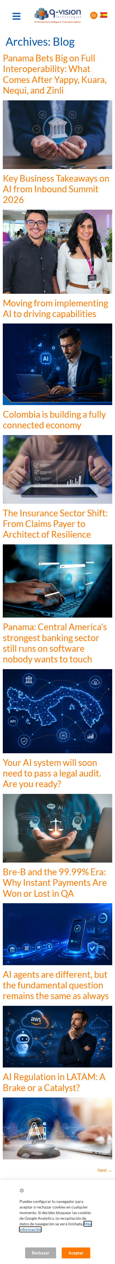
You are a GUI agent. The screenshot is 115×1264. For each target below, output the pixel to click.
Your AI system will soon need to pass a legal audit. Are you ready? (52, 773)
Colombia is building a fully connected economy (54, 419)
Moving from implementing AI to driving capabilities (55, 308)
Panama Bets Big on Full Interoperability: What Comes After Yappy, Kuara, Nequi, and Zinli (55, 74)
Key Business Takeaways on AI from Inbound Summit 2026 (56, 189)
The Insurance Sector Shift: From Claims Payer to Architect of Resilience (55, 523)
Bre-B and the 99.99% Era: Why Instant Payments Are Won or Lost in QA (55, 882)
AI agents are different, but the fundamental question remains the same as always (56, 985)
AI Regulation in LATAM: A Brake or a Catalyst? (54, 1082)
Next (104, 1170)
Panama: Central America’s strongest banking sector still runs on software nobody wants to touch (55, 642)
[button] (16, 16)
